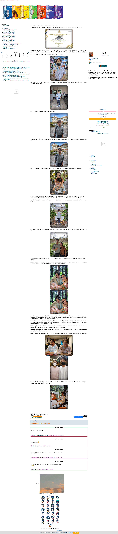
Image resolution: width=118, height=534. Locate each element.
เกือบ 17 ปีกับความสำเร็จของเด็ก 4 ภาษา (11, 75)
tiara (34, 445)
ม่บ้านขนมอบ (6, 25)
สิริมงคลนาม (93, 164)
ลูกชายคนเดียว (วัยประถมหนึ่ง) (9, 37)
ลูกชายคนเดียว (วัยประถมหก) (9, 31)
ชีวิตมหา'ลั (5, 28)
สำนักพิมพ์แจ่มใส (94, 169)
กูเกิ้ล (92, 157)
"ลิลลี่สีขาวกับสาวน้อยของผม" (102, 123)
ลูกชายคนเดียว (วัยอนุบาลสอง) (9, 40)
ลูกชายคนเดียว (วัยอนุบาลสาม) (9, 39)
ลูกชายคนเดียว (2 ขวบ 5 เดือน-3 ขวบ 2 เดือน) (12, 43)
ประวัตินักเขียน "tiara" (95, 171)
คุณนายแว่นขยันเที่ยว (34, 423)
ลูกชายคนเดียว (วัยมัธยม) (8, 29)
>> (28, 52)
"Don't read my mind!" (102, 122)
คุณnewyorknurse (47, 423)
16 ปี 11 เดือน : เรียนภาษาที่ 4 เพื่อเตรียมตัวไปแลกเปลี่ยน (14, 76)
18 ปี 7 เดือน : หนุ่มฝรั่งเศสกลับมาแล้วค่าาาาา (12, 69)
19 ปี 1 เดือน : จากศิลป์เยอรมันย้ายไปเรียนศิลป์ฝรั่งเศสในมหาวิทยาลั (16, 67)
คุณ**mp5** (41, 423)
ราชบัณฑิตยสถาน (94, 163)
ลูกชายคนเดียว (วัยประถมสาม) (9, 35)
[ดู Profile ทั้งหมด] (105, 55)
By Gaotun (93, 172)
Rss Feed (92, 59)
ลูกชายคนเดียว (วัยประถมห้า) (9, 32)
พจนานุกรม (93, 161)
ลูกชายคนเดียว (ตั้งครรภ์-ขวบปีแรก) (10, 45)
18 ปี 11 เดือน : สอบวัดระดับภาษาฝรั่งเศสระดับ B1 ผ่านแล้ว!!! (15, 68)
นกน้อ (92, 167)
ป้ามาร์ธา (92, 159)
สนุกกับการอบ (93, 160)
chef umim (93, 156)
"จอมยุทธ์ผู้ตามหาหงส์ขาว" (102, 121)
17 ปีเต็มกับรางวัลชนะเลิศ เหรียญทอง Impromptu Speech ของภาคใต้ (16, 61)
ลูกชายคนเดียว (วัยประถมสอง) (9, 36)
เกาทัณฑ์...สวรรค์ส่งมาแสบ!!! (9, 48)
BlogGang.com (94, 173)
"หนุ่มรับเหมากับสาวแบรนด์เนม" (102, 125)
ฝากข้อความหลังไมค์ (94, 58)
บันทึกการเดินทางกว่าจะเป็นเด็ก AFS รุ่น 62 (11, 71)
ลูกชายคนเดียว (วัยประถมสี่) (8, 33)
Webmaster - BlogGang (95, 131)
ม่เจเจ (92, 155)
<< (1, 52)
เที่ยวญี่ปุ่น (93, 168)
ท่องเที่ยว (5, 47)
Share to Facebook (78, 416)
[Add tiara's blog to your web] (102, 133)
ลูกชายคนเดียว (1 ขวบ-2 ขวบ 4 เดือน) (10, 44)
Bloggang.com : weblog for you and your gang (9, 0)
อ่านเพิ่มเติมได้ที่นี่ (68, 532)
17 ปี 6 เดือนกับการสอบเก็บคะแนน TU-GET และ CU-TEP (14, 72)
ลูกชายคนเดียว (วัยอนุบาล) (8, 41)
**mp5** (35, 435)
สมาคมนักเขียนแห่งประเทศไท (97, 165)
